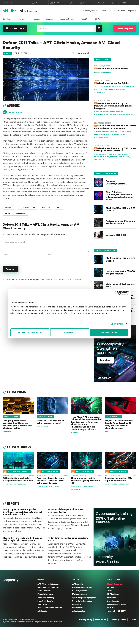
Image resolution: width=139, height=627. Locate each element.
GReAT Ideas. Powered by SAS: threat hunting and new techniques (115, 149)
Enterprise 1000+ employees (124, 3)
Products (36, 19)
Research (76, 604)
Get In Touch (106, 10)
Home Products (41, 3)
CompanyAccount (90, 10)
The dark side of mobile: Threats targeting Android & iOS (85, 480)
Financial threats (45, 594)
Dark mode (121, 10)
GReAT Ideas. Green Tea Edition (113, 83)
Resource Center (67, 19)
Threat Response (114, 584)
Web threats (42, 604)
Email (49, 255)
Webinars (111, 591)
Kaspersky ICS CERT (116, 611)
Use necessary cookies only (30, 332)
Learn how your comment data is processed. (61, 279)
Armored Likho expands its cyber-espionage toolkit (50, 421)
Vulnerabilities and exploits (49, 607)
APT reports (77, 584)
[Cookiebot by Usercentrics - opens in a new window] (117, 293)
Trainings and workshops (19, 472)
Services (49, 19)
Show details (117, 323)
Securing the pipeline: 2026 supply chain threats (118, 479)
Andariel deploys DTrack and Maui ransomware (120, 222)
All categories (78, 611)
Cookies (132, 619)
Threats (40, 579)
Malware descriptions (82, 587)
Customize (68, 332)
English (131, 10)
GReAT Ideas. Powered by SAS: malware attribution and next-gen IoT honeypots (113, 106)
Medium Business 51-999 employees (95, 3)
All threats (42, 611)
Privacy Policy (85, 619)
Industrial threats (45, 601)
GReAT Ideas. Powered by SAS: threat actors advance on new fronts (115, 126)
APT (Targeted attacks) (48, 584)
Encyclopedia (113, 601)
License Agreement (117, 619)
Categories (77, 579)
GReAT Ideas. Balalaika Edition (112, 68)
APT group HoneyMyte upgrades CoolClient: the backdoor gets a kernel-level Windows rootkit (17, 424)
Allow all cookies (109, 332)
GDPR (97, 19)
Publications (77, 607)
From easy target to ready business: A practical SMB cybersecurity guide (50, 480)
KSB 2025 (111, 607)
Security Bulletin (79, 591)
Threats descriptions (116, 604)
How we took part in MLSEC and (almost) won (120, 272)
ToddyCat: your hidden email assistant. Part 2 (68, 539)
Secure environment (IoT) (48, 587)
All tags (110, 587)
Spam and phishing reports (84, 597)
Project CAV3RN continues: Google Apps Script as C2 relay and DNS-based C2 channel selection (119, 424)
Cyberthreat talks (50, 472)
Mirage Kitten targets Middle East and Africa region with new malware (22, 539)
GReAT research (11, 417)
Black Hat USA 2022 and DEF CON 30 (120, 209)
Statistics (111, 597)
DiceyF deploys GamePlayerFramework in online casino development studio (119, 196)
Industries (21, 19)
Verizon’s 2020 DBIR (116, 235)
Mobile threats (44, 591)
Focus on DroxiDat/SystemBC (116, 182)
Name (5, 255)
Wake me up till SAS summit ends (120, 285)
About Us (85, 19)
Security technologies (82, 601)
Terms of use (100, 619)
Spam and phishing (45, 597)
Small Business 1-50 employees (65, 3)
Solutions (7, 19)
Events (7, 53)
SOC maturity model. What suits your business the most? (18, 479)
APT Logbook (113, 594)
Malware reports (79, 594)
